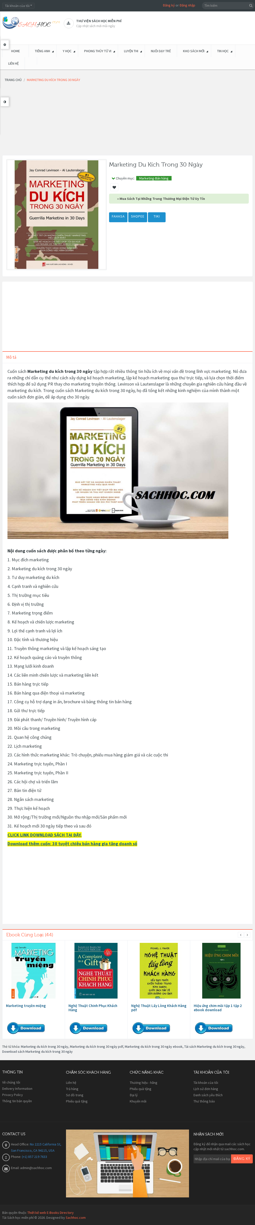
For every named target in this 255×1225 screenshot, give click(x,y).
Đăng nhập (187, 5)
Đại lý (134, 1095)
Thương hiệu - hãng (143, 1082)
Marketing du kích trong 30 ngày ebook (154, 1046)
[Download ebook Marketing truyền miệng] (33, 971)
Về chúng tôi (11, 1082)
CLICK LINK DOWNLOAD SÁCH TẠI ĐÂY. (44, 835)
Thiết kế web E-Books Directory (50, 1212)
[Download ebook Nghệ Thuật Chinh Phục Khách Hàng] (96, 971)
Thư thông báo (204, 1101)
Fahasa (118, 216)
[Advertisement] (127, 120)
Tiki (157, 216)
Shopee (137, 216)
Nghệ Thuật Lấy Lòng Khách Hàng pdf (159, 1008)
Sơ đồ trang (74, 1095)
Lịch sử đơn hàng (205, 1089)
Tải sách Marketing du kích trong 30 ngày (214, 1046)
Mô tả (11, 357)
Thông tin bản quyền (17, 1101)
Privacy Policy (12, 1095)
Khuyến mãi (138, 1101)
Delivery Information (17, 1088)
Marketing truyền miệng (26, 1006)
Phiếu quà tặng (77, 1101)
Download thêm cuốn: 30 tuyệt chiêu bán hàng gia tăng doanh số (72, 843)
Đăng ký (169, 5)
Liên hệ (71, 1082)
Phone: (16, 1156)
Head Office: (20, 1144)
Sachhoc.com (76, 1217)
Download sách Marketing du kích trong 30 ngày (37, 1051)
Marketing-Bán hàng (154, 178)
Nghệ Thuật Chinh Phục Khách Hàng (92, 1008)
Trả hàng (72, 1089)
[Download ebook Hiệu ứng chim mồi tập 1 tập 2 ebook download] (221, 971)
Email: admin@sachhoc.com (31, 1168)
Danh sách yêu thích (208, 1095)
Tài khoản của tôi (205, 1082)
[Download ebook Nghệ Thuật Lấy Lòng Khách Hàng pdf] (159, 971)
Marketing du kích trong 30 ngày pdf (96, 1046)
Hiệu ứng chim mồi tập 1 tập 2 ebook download (218, 1008)
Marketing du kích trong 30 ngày (44, 1046)
